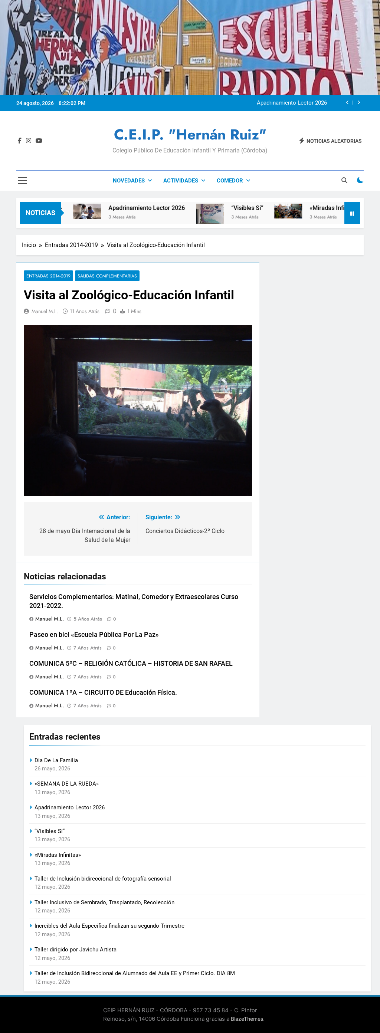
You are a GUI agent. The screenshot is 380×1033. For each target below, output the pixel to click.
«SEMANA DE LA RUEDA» (67, 783)
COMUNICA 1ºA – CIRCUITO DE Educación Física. (103, 692)
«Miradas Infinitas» (311, 207)
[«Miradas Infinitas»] (265, 211)
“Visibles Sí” (224, 207)
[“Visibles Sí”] (186, 214)
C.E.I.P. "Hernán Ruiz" (190, 134)
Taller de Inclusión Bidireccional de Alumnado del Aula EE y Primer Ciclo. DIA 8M (135, 973)
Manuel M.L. (45, 311)
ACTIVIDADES (180, 180)
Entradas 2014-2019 (48, 276)
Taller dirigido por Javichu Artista (76, 949)
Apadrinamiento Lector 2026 (292, 103)
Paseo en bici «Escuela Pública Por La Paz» (94, 634)
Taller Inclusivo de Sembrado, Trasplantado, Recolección (104, 902)
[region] (138, 410)
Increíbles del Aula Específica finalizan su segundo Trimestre (109, 925)
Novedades (129, 180)
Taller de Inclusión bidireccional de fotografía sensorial (103, 878)
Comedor (230, 180)
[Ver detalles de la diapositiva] (138, 410)
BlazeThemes (247, 1019)
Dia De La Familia (56, 760)
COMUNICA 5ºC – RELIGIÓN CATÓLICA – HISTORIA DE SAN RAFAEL (131, 663)
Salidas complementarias (107, 276)
